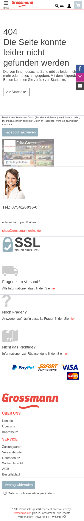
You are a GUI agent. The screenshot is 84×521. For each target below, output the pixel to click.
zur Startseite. (16, 92)
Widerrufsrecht (12, 463)
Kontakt (7, 421)
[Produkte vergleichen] (62, 6)
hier (53, 288)
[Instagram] (80, 77)
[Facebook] (80, 69)
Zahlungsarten (12, 446)
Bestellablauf (11, 474)
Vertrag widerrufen (19, 485)
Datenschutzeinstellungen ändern (30, 493)
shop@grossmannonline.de (21, 230)
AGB (5, 469)
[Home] (22, 3)
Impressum (10, 432)
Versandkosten (12, 452)
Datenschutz (11, 458)
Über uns (8, 426)
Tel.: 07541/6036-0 (19, 207)
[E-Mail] (80, 86)
